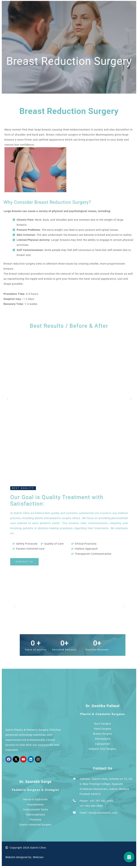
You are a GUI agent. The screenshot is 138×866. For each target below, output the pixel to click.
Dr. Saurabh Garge (35, 781)
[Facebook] (8, 759)
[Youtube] (23, 759)
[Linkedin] (30, 759)
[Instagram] (38, 759)
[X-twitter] (16, 759)
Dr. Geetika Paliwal (102, 706)
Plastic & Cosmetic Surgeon (102, 714)
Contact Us (102, 768)
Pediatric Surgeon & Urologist (35, 790)
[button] (7, 399)
